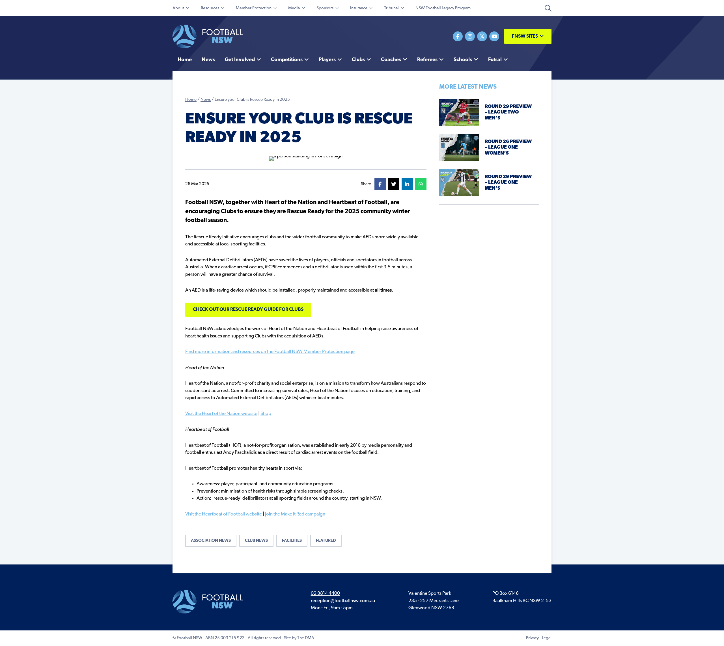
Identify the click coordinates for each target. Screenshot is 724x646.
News (206, 100)
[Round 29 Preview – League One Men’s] (459, 182)
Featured (326, 541)
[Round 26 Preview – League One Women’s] (459, 147)
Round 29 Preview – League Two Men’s (508, 112)
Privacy (532, 638)
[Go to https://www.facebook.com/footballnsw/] (458, 36)
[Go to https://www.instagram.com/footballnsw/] (470, 36)
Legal (546, 638)
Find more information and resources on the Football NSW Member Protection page (270, 351)
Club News (256, 541)
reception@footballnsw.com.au (343, 600)
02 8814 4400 (325, 593)
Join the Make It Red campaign (295, 514)
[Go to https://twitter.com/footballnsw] (482, 36)
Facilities (292, 541)
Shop (265, 413)
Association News (211, 541)
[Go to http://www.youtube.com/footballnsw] (494, 36)
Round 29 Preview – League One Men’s (508, 182)
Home (191, 100)
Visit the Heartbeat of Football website (223, 514)
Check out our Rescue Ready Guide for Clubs (248, 309)
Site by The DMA (299, 638)
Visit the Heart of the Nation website (221, 413)
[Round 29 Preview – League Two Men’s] (459, 112)
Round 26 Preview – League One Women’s (508, 147)
